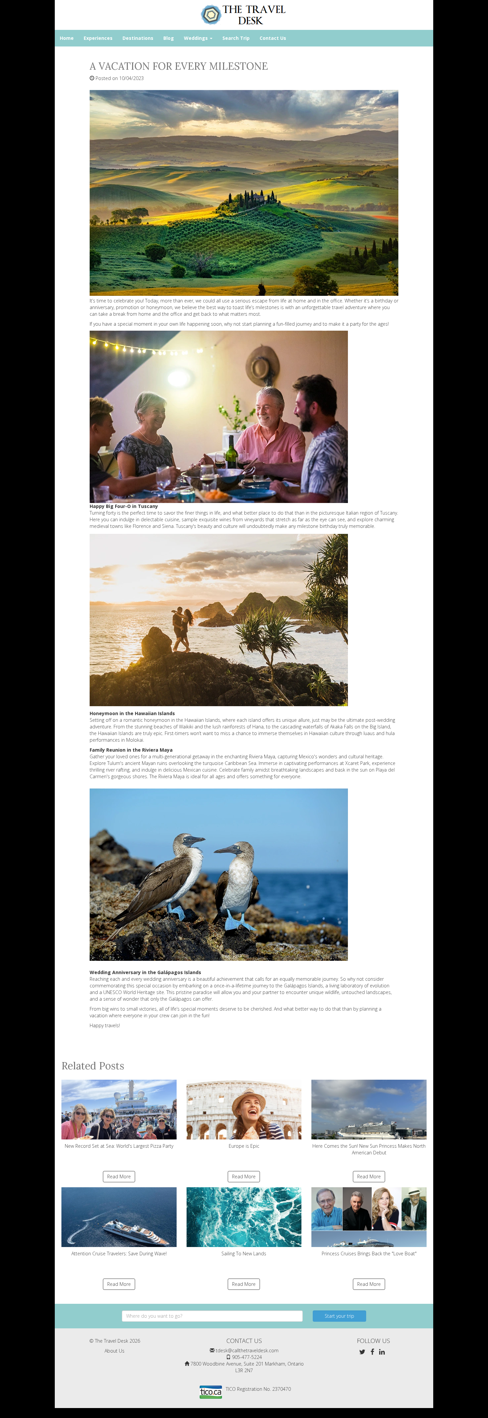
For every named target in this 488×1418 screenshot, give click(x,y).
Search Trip (236, 38)
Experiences (98, 38)
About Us (114, 1351)
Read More (119, 1176)
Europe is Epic (244, 1146)
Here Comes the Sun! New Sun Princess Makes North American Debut (369, 1149)
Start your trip (339, 1316)
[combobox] (212, 1316)
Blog (168, 38)
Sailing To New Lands (243, 1253)
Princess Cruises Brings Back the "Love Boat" (369, 1253)
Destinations (137, 38)
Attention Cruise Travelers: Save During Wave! (119, 1253)
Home (67, 38)
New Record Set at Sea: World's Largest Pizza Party (119, 1146)
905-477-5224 (247, 1357)
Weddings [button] (196, 38)
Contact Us (273, 38)
